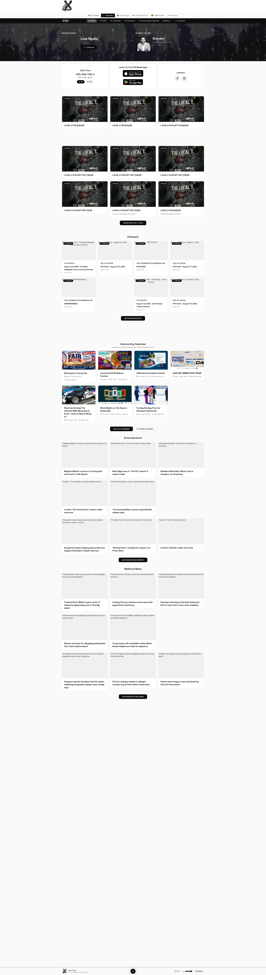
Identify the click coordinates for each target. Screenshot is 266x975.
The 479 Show (106, 263)
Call (82, 82)
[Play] (133, 971)
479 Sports (69, 263)
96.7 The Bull (124, 15)
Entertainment (133, 437)
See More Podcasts (133, 318)
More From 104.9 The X (133, 223)
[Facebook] (177, 78)
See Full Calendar (121, 429)
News (167, 21)
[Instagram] (184, 78)
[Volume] (182, 971)
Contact (181, 21)
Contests (117, 21)
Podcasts (131, 21)
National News (133, 568)
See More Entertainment (133, 560)
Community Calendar (150, 21)
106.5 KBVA (95, 15)
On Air (104, 21)
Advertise (174, 15)
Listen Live (90, 47)
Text (90, 82)
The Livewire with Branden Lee (150, 263)
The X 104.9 (109, 15)
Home (93, 21)
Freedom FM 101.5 (141, 15)
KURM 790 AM (159, 15)
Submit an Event (146, 429)
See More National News (133, 697)
